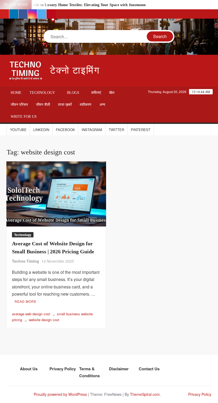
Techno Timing (25, 261)
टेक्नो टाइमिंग (75, 70)
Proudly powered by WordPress (60, 394)
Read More (25, 301)
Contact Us (149, 369)
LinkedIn (41, 129)
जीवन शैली (43, 105)
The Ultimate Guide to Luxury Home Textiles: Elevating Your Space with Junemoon (76, 5)
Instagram (92, 129)
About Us (28, 369)
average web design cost (31, 313)
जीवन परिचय (19, 105)
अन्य (102, 105)
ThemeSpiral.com (145, 394)
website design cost (44, 319)
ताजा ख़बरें (65, 105)
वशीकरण (85, 105)
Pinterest (140, 129)
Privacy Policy (62, 369)
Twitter (116, 129)
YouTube (18, 129)
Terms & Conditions (89, 372)
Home (16, 93)
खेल (111, 93)
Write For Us (24, 117)
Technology (42, 93)
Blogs (73, 93)
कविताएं (96, 93)
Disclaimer (119, 369)
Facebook (65, 129)
